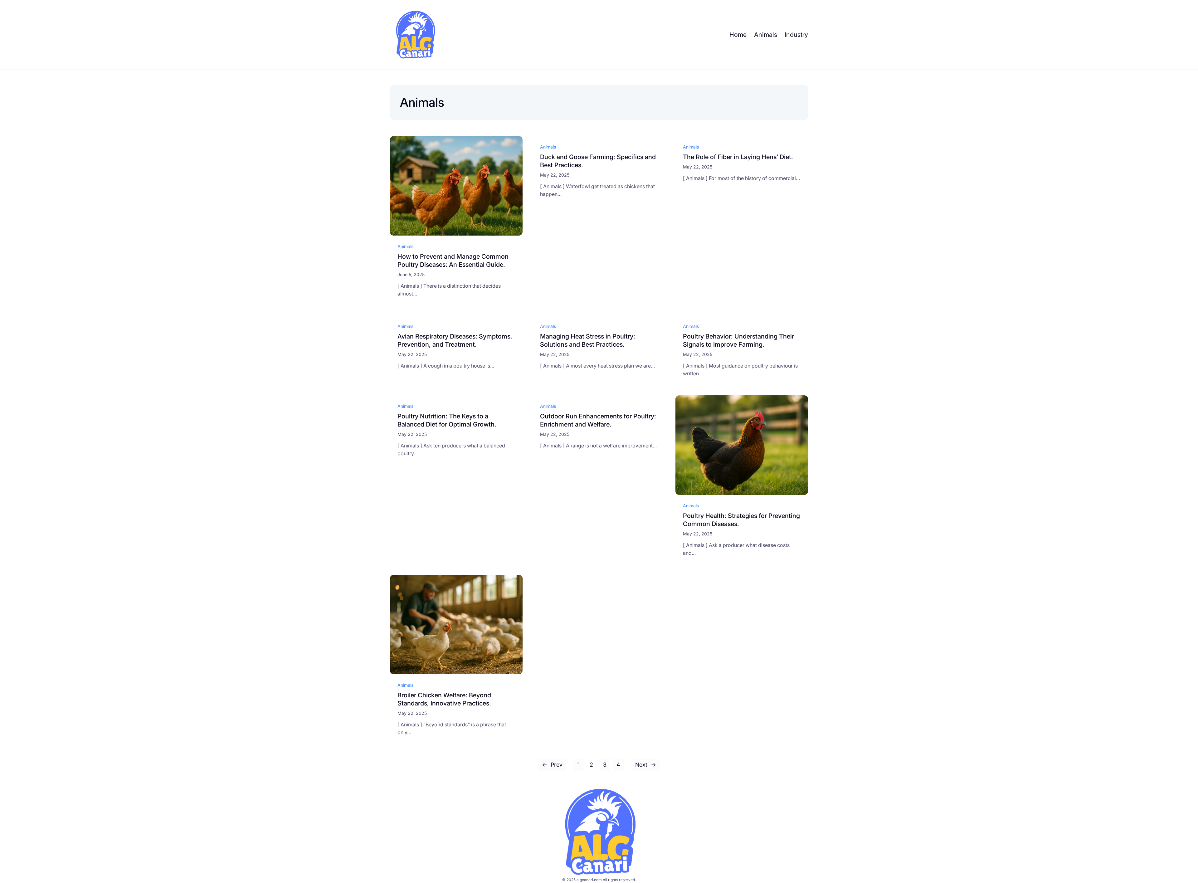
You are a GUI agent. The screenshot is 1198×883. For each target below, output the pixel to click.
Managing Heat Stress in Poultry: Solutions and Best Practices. (587, 340)
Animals (405, 246)
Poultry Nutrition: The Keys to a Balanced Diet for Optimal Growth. (446, 420)
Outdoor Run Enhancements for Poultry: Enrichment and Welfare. (598, 420)
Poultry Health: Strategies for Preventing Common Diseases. (741, 520)
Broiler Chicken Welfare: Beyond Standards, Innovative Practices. (444, 699)
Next (645, 764)
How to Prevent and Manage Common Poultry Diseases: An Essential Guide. (453, 260)
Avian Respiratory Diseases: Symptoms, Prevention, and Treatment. (454, 340)
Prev (552, 764)
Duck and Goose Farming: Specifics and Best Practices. (598, 161)
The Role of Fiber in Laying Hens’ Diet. (738, 157)
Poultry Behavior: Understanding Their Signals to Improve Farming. (738, 340)
